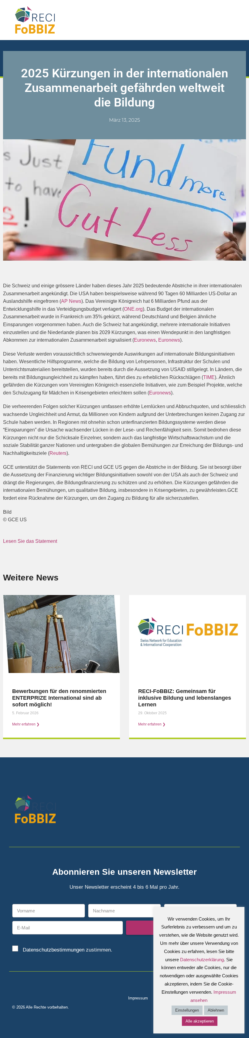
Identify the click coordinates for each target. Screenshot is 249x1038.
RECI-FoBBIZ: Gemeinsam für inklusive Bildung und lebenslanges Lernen (184, 697)
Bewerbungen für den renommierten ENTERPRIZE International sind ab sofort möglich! (59, 697)
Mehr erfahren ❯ (25, 724)
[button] (240, 20)
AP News (71, 301)
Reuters (58, 453)
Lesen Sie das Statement (30, 541)
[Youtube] (233, 810)
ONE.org (133, 309)
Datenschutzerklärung (202, 959)
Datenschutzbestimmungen (53, 950)
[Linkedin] (222, 810)
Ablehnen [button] (216, 1010)
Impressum (138, 998)
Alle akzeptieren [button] (200, 1021)
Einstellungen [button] (187, 1010)
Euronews (145, 340)
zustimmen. (67, 950)
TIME (209, 377)
